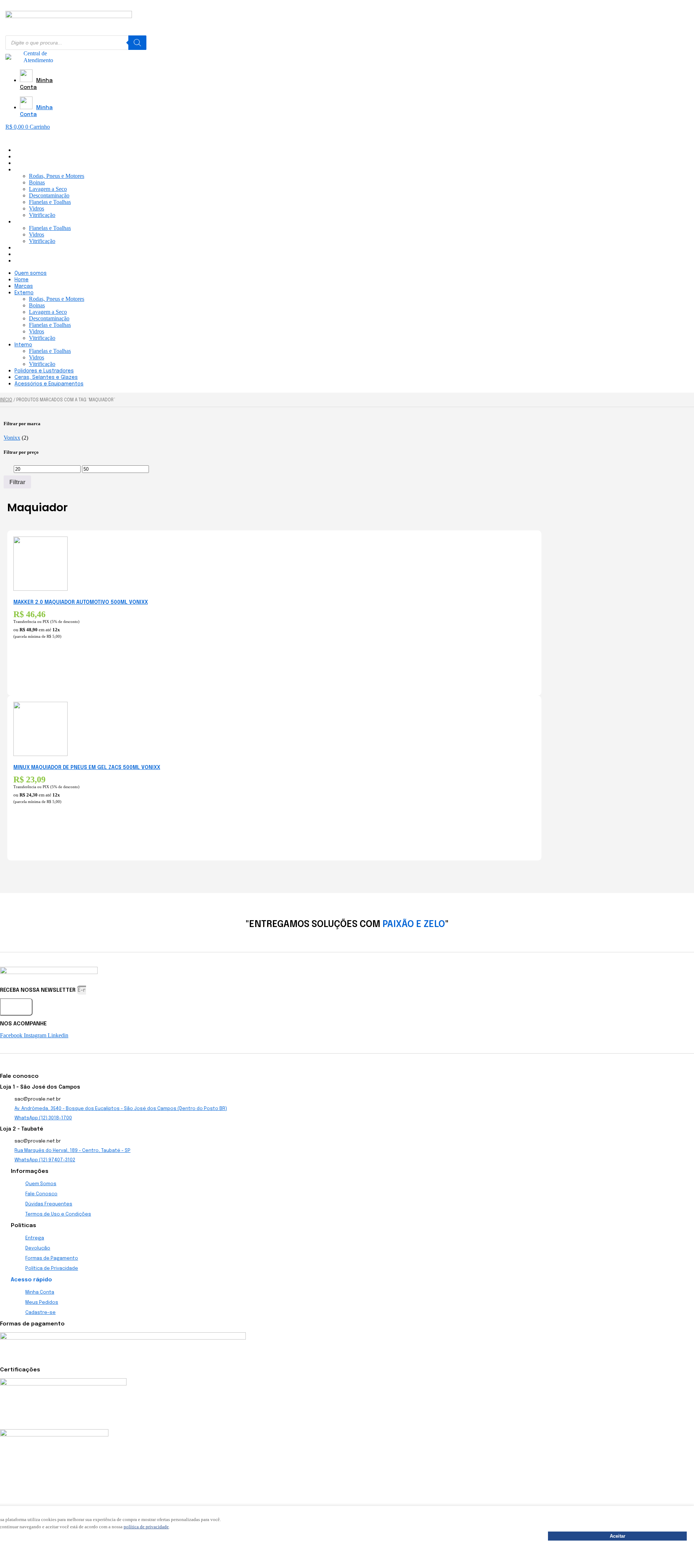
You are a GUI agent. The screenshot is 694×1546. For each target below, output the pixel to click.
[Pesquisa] (137, 42)
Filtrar (17, 482)
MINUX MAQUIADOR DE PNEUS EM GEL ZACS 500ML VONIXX (86, 767)
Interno (23, 222)
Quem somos (30, 150)
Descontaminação (49, 195)
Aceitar (617, 1536)
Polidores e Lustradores (44, 248)
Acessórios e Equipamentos (48, 261)
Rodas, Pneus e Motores (56, 176)
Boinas (37, 182)
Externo (24, 169)
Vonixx (12, 438)
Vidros (36, 208)
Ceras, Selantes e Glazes (46, 254)
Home (21, 156)
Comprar (24, 671)
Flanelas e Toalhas (50, 202)
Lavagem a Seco (48, 189)
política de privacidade (146, 1526)
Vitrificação (42, 215)
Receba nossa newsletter (38, 990)
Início (6, 400)
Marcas (23, 163)
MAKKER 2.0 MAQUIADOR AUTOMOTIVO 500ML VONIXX (80, 602)
